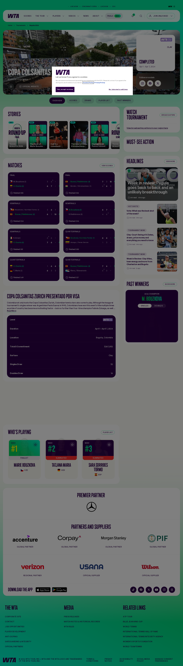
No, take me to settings (118, 89)
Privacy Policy (99, 83)
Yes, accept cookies (65, 89)
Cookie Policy (88, 83)
